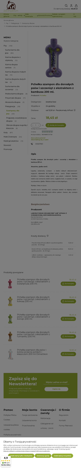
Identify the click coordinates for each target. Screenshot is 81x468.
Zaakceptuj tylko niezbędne (21, 456)
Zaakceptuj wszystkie (62, 456)
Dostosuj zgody (43, 456)
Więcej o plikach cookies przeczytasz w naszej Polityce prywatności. (26, 451)
